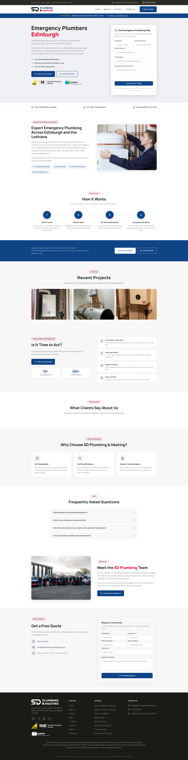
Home (97, 9)
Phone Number (140, 41)
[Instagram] (33, 719)
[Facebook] (39, 719)
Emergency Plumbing (102, 726)
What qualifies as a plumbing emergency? (70, 512)
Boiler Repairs (99, 718)
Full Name (119, 41)
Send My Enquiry (128, 675)
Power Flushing (100, 729)
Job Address (119, 57)
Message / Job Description (124, 66)
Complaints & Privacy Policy (122, 756)
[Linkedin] (44, 719)
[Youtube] (50, 719)
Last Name (132, 633)
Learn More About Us (112, 593)
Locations (72, 726)
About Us (107, 9)
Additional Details (108, 657)
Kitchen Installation (101, 714)
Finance (72, 729)
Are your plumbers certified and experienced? (72, 535)
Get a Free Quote (44, 74)
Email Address (120, 48)
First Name (106, 633)
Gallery (71, 718)
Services (117, 9)
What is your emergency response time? (69, 520)
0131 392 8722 (150, 2)
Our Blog (72, 721)
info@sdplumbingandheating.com (126, 2)
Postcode (105, 648)
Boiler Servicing (100, 721)
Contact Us (130, 9)
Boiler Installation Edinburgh (105, 706)
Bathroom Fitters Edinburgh (105, 710)
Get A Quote (148, 9)
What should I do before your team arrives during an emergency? (79, 528)
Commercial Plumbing (103, 733)
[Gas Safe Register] (34, 726)
